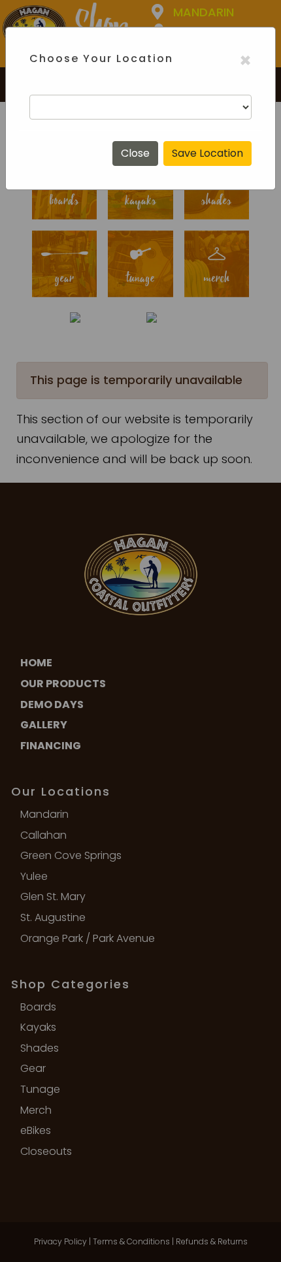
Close (135, 153)
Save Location (207, 153)
